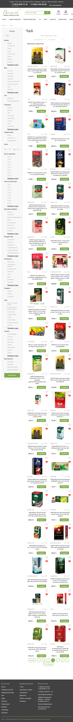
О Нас (16, 1)
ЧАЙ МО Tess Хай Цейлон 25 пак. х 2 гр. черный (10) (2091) (37, 173)
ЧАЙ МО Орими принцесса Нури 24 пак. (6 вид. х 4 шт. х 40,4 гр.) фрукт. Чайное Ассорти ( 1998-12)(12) (60, 277)
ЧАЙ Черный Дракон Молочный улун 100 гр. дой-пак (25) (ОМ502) (37, 580)
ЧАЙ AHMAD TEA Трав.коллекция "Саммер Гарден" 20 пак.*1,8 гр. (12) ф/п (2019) (37, 414)
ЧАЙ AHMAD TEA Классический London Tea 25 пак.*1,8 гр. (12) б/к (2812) (60, 312)
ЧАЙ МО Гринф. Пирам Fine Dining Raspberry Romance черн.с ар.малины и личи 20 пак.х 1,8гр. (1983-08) (37, 242)
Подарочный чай (14, 19)
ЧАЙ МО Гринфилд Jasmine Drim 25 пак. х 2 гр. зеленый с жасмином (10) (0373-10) (60, 580)
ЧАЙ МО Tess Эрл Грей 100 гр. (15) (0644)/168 (60, 345)
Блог (20, 1)
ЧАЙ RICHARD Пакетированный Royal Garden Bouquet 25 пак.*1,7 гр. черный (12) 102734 (37, 481)
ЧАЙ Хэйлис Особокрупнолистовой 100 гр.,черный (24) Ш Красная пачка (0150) (60, 649)
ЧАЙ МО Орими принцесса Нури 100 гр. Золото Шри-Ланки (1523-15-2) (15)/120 (37, 70)
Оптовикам (37, 1)
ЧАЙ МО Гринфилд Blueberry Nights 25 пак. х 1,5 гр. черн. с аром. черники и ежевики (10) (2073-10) (37, 614)
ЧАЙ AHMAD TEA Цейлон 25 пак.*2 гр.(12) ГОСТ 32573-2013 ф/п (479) (37, 547)
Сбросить (12, 375)
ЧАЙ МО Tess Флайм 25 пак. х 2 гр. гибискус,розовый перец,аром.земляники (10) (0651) (37, 104)
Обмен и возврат (52, 1)
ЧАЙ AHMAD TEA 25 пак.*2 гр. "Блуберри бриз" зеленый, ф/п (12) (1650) (60, 448)
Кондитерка (63, 19)
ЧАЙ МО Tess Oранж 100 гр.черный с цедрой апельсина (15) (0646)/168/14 (37, 277)
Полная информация (45, 704)
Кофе (45, 19)
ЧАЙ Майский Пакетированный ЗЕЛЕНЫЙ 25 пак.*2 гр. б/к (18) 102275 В (60, 481)
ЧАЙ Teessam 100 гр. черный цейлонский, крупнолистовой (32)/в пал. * (60, 414)
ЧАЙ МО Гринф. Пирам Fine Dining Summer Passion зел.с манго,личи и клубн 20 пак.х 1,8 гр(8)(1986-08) (37, 207)
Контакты (60, 1)
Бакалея (4, 707)
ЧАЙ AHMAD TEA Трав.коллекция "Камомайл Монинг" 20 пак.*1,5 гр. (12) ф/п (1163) (60, 70)
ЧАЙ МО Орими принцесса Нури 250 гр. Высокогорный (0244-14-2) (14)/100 (60, 547)
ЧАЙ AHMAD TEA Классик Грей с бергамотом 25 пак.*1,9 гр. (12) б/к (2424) (60, 207)
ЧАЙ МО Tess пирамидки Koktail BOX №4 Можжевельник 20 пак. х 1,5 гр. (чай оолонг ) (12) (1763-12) (37, 139)
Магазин (3, 25)
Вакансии (44, 1)
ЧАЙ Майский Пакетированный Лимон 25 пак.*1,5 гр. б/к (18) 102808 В (60, 514)
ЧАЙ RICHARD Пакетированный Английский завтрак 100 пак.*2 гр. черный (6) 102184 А (60, 104)
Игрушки (4, 713)
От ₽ (7, 149)
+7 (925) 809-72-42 (20, 4)
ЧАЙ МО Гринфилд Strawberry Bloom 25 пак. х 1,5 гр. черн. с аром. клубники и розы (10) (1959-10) (37, 312)
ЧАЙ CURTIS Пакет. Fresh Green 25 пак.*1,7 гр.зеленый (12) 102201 (60, 242)
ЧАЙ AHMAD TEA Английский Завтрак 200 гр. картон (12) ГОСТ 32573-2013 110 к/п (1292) (37, 514)
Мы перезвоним (55, 5)
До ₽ (17, 149)
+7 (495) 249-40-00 (38, 4)
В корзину (41, 76)
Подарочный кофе (29, 19)
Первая (32, 660)
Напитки (53, 19)
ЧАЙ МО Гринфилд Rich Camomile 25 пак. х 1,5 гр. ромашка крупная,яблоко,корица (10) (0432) (37, 380)
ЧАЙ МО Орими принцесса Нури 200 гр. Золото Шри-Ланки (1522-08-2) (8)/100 (60, 380)
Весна (4, 19)
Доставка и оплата (28, 1)
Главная (12, 1)
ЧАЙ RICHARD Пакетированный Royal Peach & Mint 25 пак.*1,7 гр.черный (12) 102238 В (60, 173)
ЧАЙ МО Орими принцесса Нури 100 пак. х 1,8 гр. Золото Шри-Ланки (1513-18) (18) (37, 448)
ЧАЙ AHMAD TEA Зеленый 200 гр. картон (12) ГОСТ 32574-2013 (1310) (37, 649)
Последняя (48, 664)
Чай (39, 19)
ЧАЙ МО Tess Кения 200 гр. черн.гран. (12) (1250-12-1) (60, 614)
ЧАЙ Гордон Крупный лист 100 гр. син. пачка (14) (60, 139)
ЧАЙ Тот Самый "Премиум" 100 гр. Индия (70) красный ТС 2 (37, 345)
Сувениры (4, 710)
